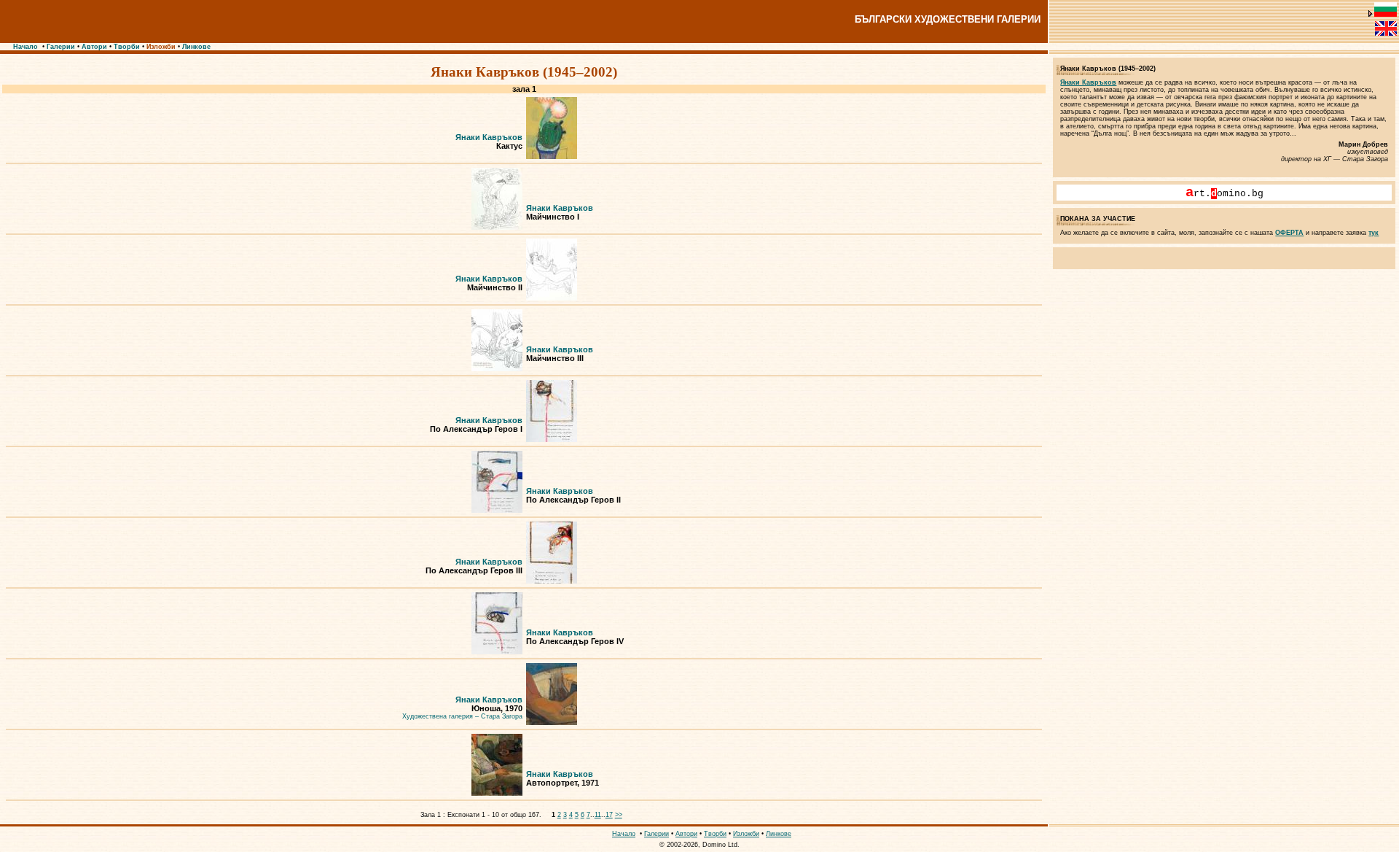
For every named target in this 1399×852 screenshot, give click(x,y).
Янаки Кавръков (488, 137)
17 (609, 814)
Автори (94, 46)
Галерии (61, 46)
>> (618, 814)
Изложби (161, 46)
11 (598, 814)
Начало (25, 46)
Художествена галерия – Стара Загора (462, 716)
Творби (127, 46)
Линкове (196, 46)
